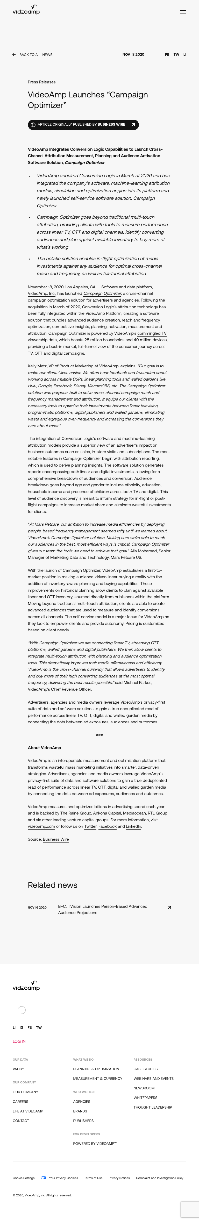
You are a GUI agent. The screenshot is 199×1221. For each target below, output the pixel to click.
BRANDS (80, 1111)
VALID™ (19, 1069)
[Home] (26, 13)
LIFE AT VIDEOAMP (28, 1111)
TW (176, 55)
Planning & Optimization (96, 1069)
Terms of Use (93, 1178)
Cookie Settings (23, 1178)
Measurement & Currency (97, 1079)
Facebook (107, 827)
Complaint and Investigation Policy (159, 1178)
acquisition (38, 307)
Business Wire (56, 840)
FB (167, 55)
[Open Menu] (181, 9)
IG (21, 1028)
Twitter (90, 827)
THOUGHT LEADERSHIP (153, 1108)
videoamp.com (41, 827)
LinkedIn (133, 827)
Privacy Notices (119, 1178)
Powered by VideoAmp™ (95, 1144)
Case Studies (146, 1069)
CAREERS (20, 1102)
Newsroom (144, 1088)
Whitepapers (146, 1098)
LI (184, 55)
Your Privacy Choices (63, 1178)
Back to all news (36, 55)
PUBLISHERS (83, 1121)
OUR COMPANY (25, 1092)
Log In (19, 1042)
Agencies (81, 1102)
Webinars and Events (154, 1079)
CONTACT (21, 1121)
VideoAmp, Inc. (41, 294)
